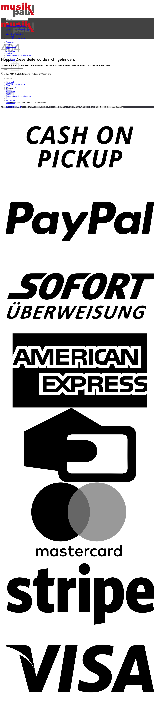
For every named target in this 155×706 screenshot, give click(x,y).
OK (97, 107)
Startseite (10, 83)
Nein (101, 107)
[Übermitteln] (7, 22)
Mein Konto (11, 87)
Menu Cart (10, 100)
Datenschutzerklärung (113, 107)
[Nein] (123, 107)
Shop (8, 85)
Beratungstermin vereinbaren (18, 55)
